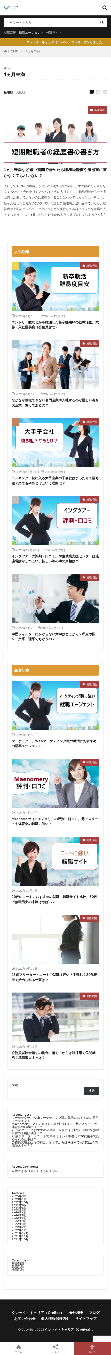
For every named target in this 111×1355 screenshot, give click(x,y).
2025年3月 (19, 1196)
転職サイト (54, 32)
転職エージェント (31, 32)
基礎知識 (99, 109)
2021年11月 (20, 1236)
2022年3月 (19, 1224)
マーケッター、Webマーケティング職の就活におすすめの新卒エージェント (54, 743)
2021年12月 (20, 1233)
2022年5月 (19, 1218)
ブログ (94, 1312)
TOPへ (92, 1351)
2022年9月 (19, 1205)
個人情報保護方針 (55, 1318)
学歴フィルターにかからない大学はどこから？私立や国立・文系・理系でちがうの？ (54, 636)
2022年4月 (19, 1221)
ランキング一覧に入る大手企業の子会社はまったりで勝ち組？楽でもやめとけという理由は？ (55, 480)
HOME (13, 51)
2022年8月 (19, 1208)
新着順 (8, 92)
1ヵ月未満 (33, 51)
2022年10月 (20, 1202)
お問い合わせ (25, 1318)
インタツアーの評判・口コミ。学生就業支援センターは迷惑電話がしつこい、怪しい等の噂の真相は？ (55, 558)
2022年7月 (19, 1211)
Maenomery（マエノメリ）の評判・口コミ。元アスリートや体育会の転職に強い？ (55, 821)
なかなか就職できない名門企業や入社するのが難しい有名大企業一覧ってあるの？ (55, 402)
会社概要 (76, 1312)
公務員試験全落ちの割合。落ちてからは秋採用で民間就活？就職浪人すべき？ (54, 1055)
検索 (15, 1085)
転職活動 (91, 762)
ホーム (18, 1351)
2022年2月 (19, 1227)
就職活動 (10, 32)
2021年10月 (20, 1239)
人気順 (20, 92)
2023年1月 (19, 1199)
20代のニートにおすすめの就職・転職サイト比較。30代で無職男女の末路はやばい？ (54, 899)
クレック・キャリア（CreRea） (38, 1312)
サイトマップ (86, 1318)
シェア (55, 1351)
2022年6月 (19, 1214)
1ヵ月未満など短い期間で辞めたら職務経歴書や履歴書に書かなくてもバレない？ (55, 172)
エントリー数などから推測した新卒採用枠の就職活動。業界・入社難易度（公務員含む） (55, 324)
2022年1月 (19, 1230)
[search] (102, 22)
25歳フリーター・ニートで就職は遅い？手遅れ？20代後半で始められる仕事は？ (54, 977)
